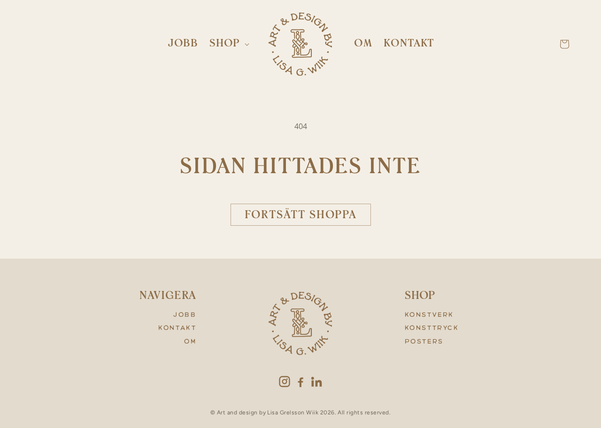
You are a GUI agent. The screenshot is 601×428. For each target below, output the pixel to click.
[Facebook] (300, 381)
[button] (228, 44)
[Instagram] (284, 381)
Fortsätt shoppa (301, 215)
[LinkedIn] (316, 381)
